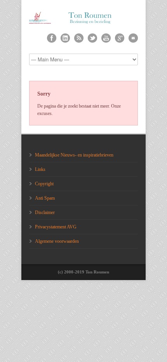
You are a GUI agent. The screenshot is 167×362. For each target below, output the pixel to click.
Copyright (44, 183)
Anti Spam (45, 198)
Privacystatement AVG (56, 227)
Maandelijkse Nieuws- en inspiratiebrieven (74, 155)
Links (40, 169)
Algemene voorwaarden (57, 241)
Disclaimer (45, 212)
